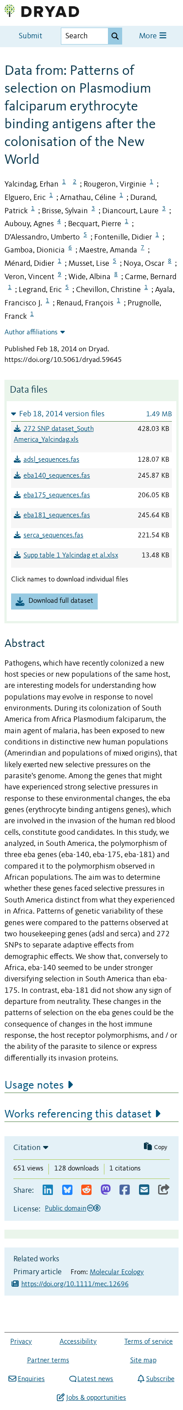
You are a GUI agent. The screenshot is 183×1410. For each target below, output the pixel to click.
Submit (30, 36)
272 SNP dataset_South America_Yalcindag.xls (54, 434)
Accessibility (78, 1341)
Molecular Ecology (117, 1272)
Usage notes (34, 1085)
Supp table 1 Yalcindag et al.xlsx (71, 555)
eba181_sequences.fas (57, 515)
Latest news (95, 1379)
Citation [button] (27, 1148)
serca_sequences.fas (54, 535)
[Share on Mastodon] (105, 1190)
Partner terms (48, 1360)
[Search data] (115, 36)
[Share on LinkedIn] (48, 1190)
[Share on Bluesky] (67, 1190)
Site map (143, 1360)
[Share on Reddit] (86, 1190)
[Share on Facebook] (124, 1190)
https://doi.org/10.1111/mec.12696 (75, 1284)
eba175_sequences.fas (57, 495)
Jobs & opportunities (96, 1398)
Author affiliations (31, 332)
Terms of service (148, 1341)
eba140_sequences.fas (57, 475)
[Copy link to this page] (164, 1190)
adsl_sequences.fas (52, 459)
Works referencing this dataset (77, 1114)
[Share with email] (144, 1190)
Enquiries (31, 1379)
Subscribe (160, 1379)
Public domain (65, 1208)
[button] (91, 414)
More (149, 36)
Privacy (21, 1341)
